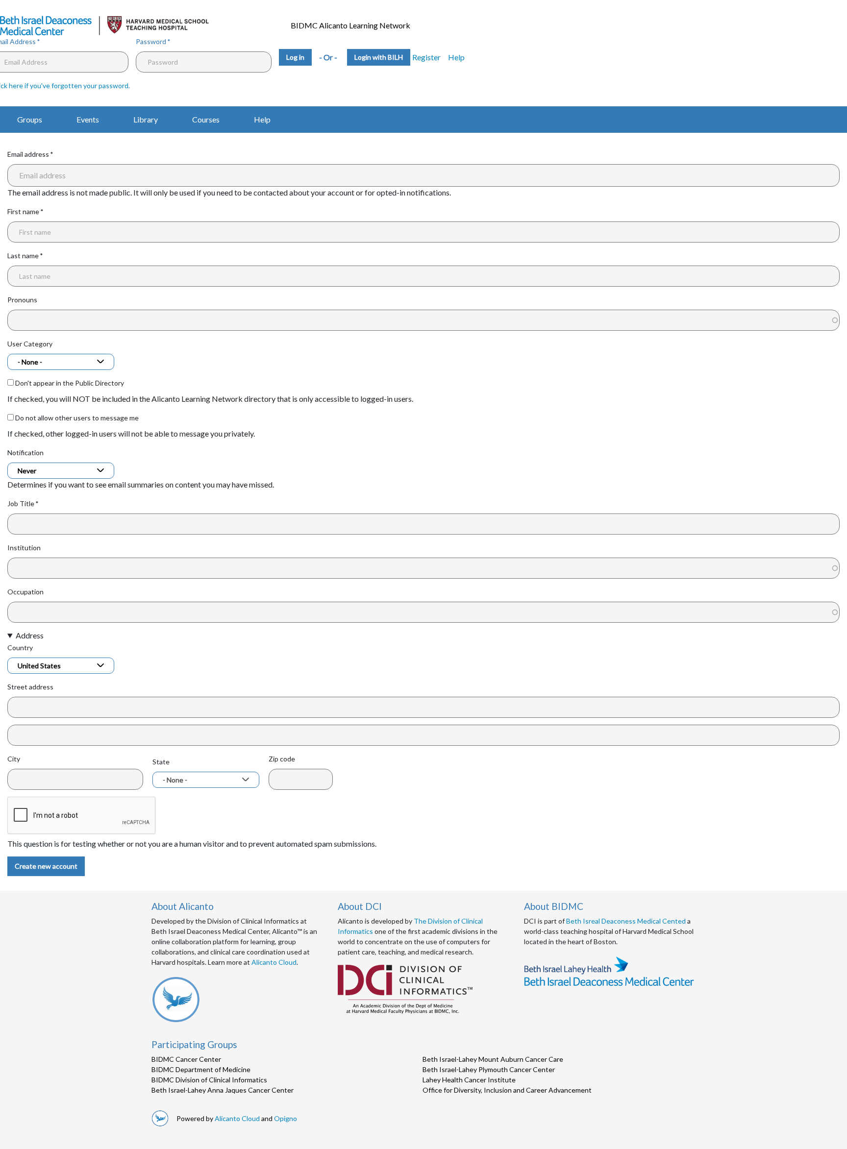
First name (23, 211)
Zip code (282, 759)
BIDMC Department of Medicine (200, 1069)
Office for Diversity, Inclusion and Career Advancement (507, 1090)
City (13, 759)
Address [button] (30, 635)
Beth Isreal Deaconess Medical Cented (626, 921)
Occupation (25, 591)
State (161, 762)
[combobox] (60, 362)
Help (456, 57)
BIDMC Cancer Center (186, 1059)
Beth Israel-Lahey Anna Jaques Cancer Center (222, 1090)
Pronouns (22, 299)
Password (151, 41)
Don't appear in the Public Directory (69, 383)
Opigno (285, 1118)
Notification (25, 452)
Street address (30, 687)
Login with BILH (378, 57)
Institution (24, 547)
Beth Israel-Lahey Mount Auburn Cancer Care (493, 1059)
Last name (23, 255)
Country (20, 647)
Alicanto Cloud (274, 962)
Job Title (20, 503)
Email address (28, 154)
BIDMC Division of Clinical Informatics (209, 1080)
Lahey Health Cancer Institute (469, 1080)
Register (426, 57)
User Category (29, 344)
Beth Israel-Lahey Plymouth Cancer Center (489, 1069)
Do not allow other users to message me (77, 418)
